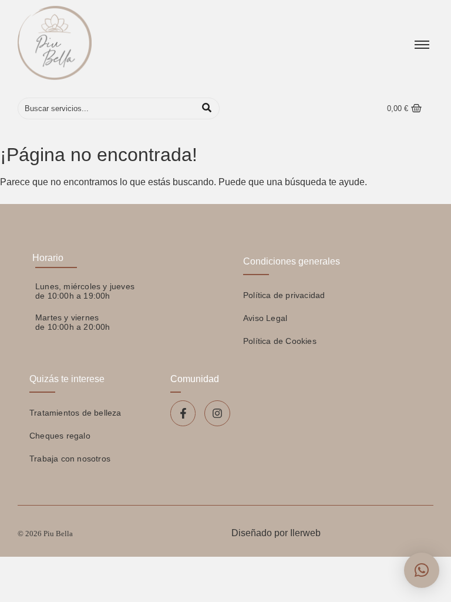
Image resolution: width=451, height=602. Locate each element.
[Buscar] (206, 109)
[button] (421, 570)
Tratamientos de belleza (75, 412)
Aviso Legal (265, 318)
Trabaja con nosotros (69, 458)
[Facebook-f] (183, 413)
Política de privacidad (284, 295)
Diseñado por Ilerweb (276, 533)
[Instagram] (217, 413)
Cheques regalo (59, 435)
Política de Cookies (280, 341)
